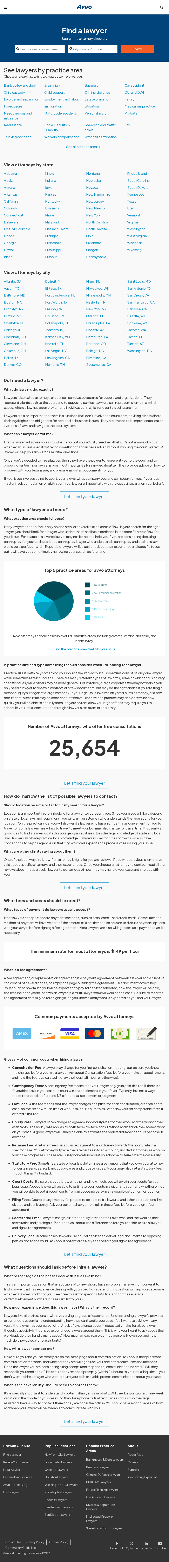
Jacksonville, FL (56, 330)
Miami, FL (93, 281)
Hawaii (9, 250)
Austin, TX (11, 288)
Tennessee (135, 194)
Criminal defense (97, 92)
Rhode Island (137, 173)
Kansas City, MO (57, 337)
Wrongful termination (100, 137)
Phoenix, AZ (95, 330)
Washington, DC (139, 351)
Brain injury (52, 85)
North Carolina (97, 222)
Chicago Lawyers (56, 1469)
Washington (136, 229)
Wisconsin (135, 243)
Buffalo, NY (12, 316)
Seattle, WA (136, 316)
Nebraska (93, 180)
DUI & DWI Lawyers (98, 1482)
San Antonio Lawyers (59, 1507)
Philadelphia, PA (98, 323)
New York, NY (96, 309)
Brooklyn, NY (13, 309)
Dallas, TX (11, 358)
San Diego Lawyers (57, 1514)
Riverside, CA (96, 358)
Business (91, 85)
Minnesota (53, 243)
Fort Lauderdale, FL (60, 295)
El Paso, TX (53, 288)
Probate (131, 113)
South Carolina (138, 180)
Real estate (13, 125)
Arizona (9, 187)
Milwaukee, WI (97, 288)
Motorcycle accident (60, 113)
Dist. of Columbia (17, 229)
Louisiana (52, 208)
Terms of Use (12, 1542)
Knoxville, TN (55, 343)
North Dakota (96, 229)
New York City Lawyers (60, 1454)
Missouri (51, 257)
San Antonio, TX (139, 288)
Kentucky (52, 201)
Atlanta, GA (12, 281)
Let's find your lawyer (84, 496)
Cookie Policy (58, 1542)
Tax (127, 125)
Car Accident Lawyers (100, 1497)
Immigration (53, 106)
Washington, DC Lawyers (61, 1484)
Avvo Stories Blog (15, 1484)
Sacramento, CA (98, 364)
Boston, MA (13, 302)
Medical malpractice (140, 106)
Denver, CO (13, 364)
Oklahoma (94, 243)
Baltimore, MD (14, 295)
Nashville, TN (96, 302)
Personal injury (95, 113)
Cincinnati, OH (15, 337)
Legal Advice (11, 1469)
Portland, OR (96, 343)
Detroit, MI (53, 281)
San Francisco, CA (141, 302)
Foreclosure (13, 106)
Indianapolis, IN (56, 323)
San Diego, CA (138, 295)
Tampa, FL (135, 337)
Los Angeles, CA (57, 358)
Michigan (52, 236)
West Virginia (137, 236)
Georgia (10, 243)
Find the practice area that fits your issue (85, 649)
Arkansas (11, 194)
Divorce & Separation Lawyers (100, 1507)
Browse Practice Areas (18, 1477)
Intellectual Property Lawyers (100, 1519)
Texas (131, 201)
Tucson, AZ (135, 343)
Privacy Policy (35, 1542)
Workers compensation (62, 137)
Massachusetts (57, 229)
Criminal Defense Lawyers (103, 1474)
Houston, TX (54, 316)
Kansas (50, 194)
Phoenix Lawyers (56, 1500)
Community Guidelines (20, 1547)
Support (133, 1469)
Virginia (132, 222)
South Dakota (138, 187)
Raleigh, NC (95, 351)
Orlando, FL (95, 316)
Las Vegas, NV (56, 351)
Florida (9, 236)
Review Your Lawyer (16, 1462)
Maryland (52, 222)
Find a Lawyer (12, 1454)
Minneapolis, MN (98, 295)
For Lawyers (11, 1492)
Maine (49, 215)
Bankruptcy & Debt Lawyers (105, 1459)
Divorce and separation (21, 99)
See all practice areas (82, 146)
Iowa (49, 187)
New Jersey (95, 201)
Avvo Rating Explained (142, 1477)
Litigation (91, 106)
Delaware (11, 222)
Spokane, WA (137, 323)
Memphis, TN (55, 364)
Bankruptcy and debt (20, 85)
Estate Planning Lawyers (102, 1489)
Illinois (49, 173)
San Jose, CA (137, 309)
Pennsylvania (96, 257)
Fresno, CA (53, 309)
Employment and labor (61, 99)
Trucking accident (17, 137)
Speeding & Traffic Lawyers (104, 1528)
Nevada (92, 187)
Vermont (133, 215)
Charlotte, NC (14, 323)
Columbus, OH (15, 351)
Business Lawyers (98, 1467)
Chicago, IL (12, 330)
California (11, 201)
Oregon (92, 250)
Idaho (8, 257)
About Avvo (135, 1454)
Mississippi (53, 250)
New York (93, 215)
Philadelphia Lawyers (59, 1492)
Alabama (10, 173)
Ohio (90, 236)
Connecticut (13, 215)
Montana (93, 173)
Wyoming (134, 250)
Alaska (9, 180)
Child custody (14, 92)
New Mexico (95, 208)
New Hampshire (98, 194)
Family (129, 99)
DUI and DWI (134, 92)
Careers (133, 1462)
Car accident (134, 85)
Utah (131, 208)
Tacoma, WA (136, 330)
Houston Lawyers (56, 1477)
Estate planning (96, 99)
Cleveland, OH (15, 343)
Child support (54, 92)
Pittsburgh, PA (97, 337)
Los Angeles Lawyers (58, 1462)
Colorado (11, 208)
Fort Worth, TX (56, 302)
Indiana (50, 180)
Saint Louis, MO (139, 281)
